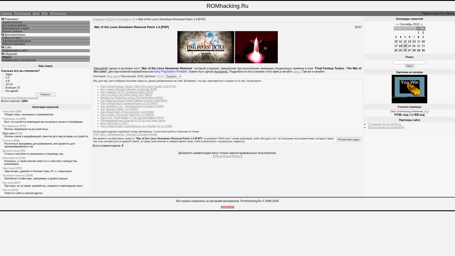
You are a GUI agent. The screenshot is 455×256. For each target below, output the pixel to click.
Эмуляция (8, 168)
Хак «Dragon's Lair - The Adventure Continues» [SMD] (132, 106)
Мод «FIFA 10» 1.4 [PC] (114, 123)
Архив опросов (28, 97)
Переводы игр (11, 118)
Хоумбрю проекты (13, 175)
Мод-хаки (8, 133)
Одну (9, 74)
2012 (110, 19)
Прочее (7, 189)
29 (418, 50)
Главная (6, 13)
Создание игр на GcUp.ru (384, 124)
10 (396, 41)
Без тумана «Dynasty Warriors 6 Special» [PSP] (128, 89)
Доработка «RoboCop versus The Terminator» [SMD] (131, 97)
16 (423, 41)
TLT (159, 76)
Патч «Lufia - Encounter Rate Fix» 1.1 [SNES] (127, 114)
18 (400, 45)
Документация (11, 150)
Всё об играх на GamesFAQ (386, 127)
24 (396, 50)
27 (409, 50)
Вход (36, 13)
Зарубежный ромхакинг (16, 40)
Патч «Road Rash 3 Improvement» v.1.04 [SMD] (128, 103)
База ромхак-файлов (14, 25)
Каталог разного (12, 31)
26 (405, 50)
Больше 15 (13, 87)
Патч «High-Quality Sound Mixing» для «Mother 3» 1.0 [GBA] (136, 126)
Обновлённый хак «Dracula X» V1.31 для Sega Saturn (132, 120)
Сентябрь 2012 (409, 24)
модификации (115, 134)
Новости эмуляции (13, 43)
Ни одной (12, 90)
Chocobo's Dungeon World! (141, 134)
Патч (103, 134)
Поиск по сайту (11, 37)
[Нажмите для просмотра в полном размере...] (256, 62)
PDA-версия (58, 13)
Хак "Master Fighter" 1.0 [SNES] (119, 109)
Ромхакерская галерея (15, 28)
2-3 (8, 77)
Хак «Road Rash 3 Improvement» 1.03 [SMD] (127, 112)
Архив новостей (12, 22)
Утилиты (7, 140)
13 (409, 41)
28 (414, 50)
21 (414, 45)
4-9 (8, 80)
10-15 (9, 84)
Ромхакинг (8, 111)
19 (133, 19)
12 (405, 41)
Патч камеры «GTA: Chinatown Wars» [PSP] (126, 92)
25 (400, 50)
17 (396, 45)
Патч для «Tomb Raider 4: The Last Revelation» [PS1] (132, 117)
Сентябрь (122, 19)
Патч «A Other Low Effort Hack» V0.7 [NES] (126, 95)
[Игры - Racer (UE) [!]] (409, 102)
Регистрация (22, 13)
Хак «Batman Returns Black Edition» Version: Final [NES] (133, 100)
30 (423, 50)
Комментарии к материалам (19, 60)
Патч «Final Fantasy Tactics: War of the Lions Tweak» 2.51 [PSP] (138, 86)
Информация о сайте (15, 50)
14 (414, 41)
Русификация (10, 125)
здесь (296, 71)
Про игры (8, 182)
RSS (45, 13)
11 (400, 41)
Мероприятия (10, 157)
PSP (95, 134)
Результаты (8, 97)
